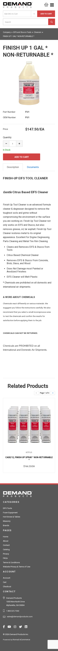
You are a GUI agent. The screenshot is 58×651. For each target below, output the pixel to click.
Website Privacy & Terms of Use (16, 567)
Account (6, 578)
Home (5, 537)
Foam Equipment (10, 512)
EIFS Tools (7, 508)
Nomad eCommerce (21, 639)
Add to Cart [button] (46, 14)
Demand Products (18, 6)
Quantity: (7, 137)
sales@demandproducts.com (20, 616)
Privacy (6, 554)
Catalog (6, 549)
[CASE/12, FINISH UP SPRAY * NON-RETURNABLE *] (29, 424)
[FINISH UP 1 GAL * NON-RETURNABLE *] (29, 83)
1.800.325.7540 (12, 611)
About (5, 541)
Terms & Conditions (11, 562)
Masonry (6, 521)
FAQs (5, 558)
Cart (4, 582)
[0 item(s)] (46, 3)
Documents (33, 167)
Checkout (7, 586)
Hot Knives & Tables (11, 517)
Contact (6, 545)
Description (13, 167)
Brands (6, 525)
